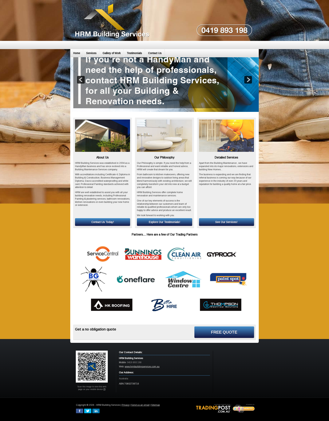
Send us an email (140, 405)
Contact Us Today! (102, 222)
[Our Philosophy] (164, 135)
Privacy (125, 405)
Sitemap (155, 405)
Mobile (122, 362)
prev (81, 80)
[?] (104, 389)
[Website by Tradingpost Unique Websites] (225, 408)
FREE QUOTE (224, 332)
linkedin (96, 411)
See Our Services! (226, 222)
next (248, 80)
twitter (87, 411)
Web (121, 366)
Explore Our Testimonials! (164, 222)
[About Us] (102, 135)
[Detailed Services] (226, 135)
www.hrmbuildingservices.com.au (142, 366)
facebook (79, 411)
